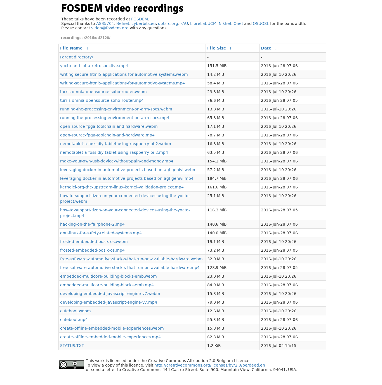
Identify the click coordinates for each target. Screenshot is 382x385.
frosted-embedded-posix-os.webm (94, 241)
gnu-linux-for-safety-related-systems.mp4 (101, 233)
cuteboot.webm (75, 311)
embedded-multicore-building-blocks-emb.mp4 (107, 285)
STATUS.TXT (72, 345)
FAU (184, 23)
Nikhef (225, 23)
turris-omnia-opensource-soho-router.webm (103, 91)
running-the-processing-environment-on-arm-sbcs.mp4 (114, 117)
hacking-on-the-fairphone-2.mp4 (92, 224)
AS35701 (105, 23)
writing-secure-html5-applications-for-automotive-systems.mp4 (122, 83)
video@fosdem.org (110, 28)
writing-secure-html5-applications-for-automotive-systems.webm (124, 74)
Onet (238, 23)
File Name (71, 48)
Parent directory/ (76, 57)
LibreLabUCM (203, 23)
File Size (216, 48)
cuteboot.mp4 (74, 319)
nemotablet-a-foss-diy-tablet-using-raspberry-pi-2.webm (115, 143)
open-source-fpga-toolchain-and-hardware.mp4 (107, 135)
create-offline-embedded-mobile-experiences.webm (112, 328)
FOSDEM (139, 19)
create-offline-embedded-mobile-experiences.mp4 (110, 337)
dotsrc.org (168, 23)
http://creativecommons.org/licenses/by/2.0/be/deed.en (209, 365)
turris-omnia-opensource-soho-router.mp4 (102, 100)
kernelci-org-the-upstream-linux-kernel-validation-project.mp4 (122, 187)
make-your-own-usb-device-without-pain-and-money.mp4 (116, 161)
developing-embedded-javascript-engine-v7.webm (110, 293)
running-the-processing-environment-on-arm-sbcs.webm (116, 109)
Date (266, 48)
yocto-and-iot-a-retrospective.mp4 (94, 65)
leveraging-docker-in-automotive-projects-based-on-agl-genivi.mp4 (127, 178)
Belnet (122, 23)
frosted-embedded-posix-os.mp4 (92, 250)
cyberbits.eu (143, 23)
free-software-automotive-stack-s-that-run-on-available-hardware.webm (131, 259)
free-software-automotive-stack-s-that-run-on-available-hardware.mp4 (130, 267)
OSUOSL (261, 23)
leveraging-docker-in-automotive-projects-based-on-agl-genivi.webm (128, 169)
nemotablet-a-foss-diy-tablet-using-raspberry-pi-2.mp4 (114, 152)
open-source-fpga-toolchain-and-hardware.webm (109, 126)
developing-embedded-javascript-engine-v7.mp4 (108, 302)
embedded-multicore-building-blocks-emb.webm (108, 276)
